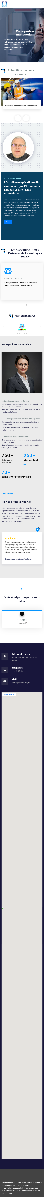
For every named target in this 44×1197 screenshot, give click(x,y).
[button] (3, 327)
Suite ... (8, 222)
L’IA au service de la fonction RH (18, 105)
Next (26, 118)
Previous (18, 118)
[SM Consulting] (4, 4)
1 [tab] (17, 305)
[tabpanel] (22, 548)
